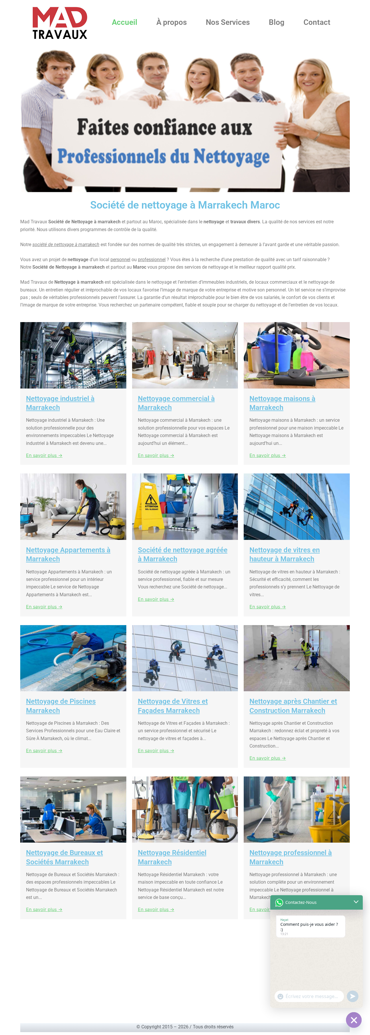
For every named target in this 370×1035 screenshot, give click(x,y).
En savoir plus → (44, 455)
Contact (317, 22)
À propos (171, 22)
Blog (276, 22)
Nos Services (228, 22)
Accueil (124, 22)
